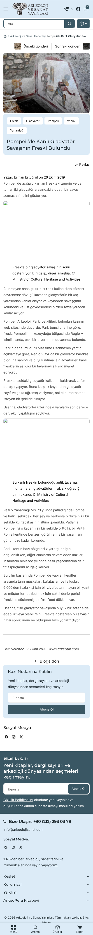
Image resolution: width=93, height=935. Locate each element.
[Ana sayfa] (5, 36)
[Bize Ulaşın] (69, 9)
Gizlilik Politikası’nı (18, 800)
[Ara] (69, 24)
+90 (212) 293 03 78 (52, 821)
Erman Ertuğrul (26, 177)
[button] (6, 9)
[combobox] (39, 23)
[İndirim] (83, 23)
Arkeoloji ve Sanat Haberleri (28, 36)
